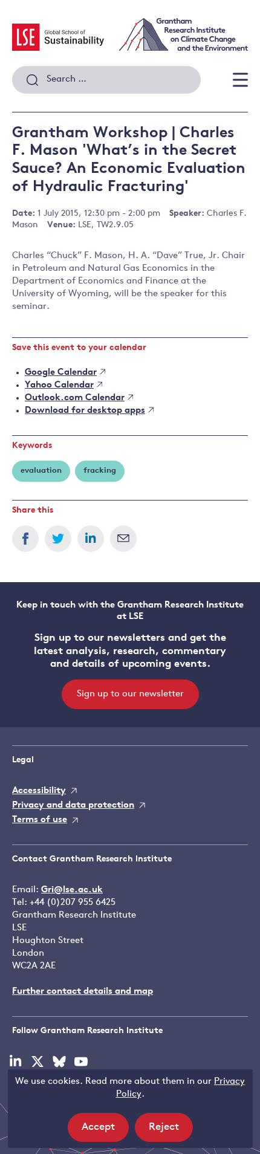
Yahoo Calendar (59, 385)
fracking (99, 471)
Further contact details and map (82, 991)
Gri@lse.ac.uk (72, 890)
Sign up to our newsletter (130, 694)
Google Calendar (61, 372)
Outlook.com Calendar (75, 398)
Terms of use (39, 820)
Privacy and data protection (73, 805)
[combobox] (106, 80)
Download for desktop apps (85, 410)
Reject (171, 1131)
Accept (105, 1131)
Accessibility (39, 791)
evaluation (41, 471)
